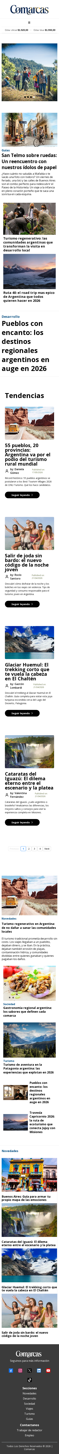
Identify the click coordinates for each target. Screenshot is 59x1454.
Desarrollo (29, 1398)
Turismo (29, 1414)
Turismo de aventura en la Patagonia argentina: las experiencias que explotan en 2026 (28, 1068)
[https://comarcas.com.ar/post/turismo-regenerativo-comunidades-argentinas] (29, 219)
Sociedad (29, 1403)
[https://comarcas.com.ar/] (29, 10)
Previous (14, 848)
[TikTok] (29, 1380)
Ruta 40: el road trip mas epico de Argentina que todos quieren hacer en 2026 (29, 296)
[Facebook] (11, 1370)
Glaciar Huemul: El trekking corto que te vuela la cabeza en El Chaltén (27, 671)
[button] (28, 22)
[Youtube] (48, 1370)
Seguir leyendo (20, 495)
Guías (29, 1419)
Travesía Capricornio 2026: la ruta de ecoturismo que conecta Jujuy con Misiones (42, 1122)
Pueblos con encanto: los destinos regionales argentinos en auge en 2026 (25, 345)
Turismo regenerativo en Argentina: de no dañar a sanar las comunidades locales (29, 927)
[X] (29, 1370)
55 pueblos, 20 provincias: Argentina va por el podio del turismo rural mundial (27, 454)
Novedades (29, 1393)
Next (46, 848)
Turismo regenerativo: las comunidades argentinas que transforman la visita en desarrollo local (28, 244)
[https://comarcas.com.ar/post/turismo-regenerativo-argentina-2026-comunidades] (29, 895)
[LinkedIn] (39, 1370)
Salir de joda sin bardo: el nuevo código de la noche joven (27, 562)
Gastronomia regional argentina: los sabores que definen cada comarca (27, 1011)
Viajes (29, 1408)
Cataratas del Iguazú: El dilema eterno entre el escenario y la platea (29, 781)
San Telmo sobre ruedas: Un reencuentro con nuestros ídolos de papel (29, 161)
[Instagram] (20, 1370)
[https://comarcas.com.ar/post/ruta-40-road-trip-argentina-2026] (29, 271)
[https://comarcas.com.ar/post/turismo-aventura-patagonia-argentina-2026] (29, 1040)
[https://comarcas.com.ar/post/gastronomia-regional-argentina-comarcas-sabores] (29, 983)
